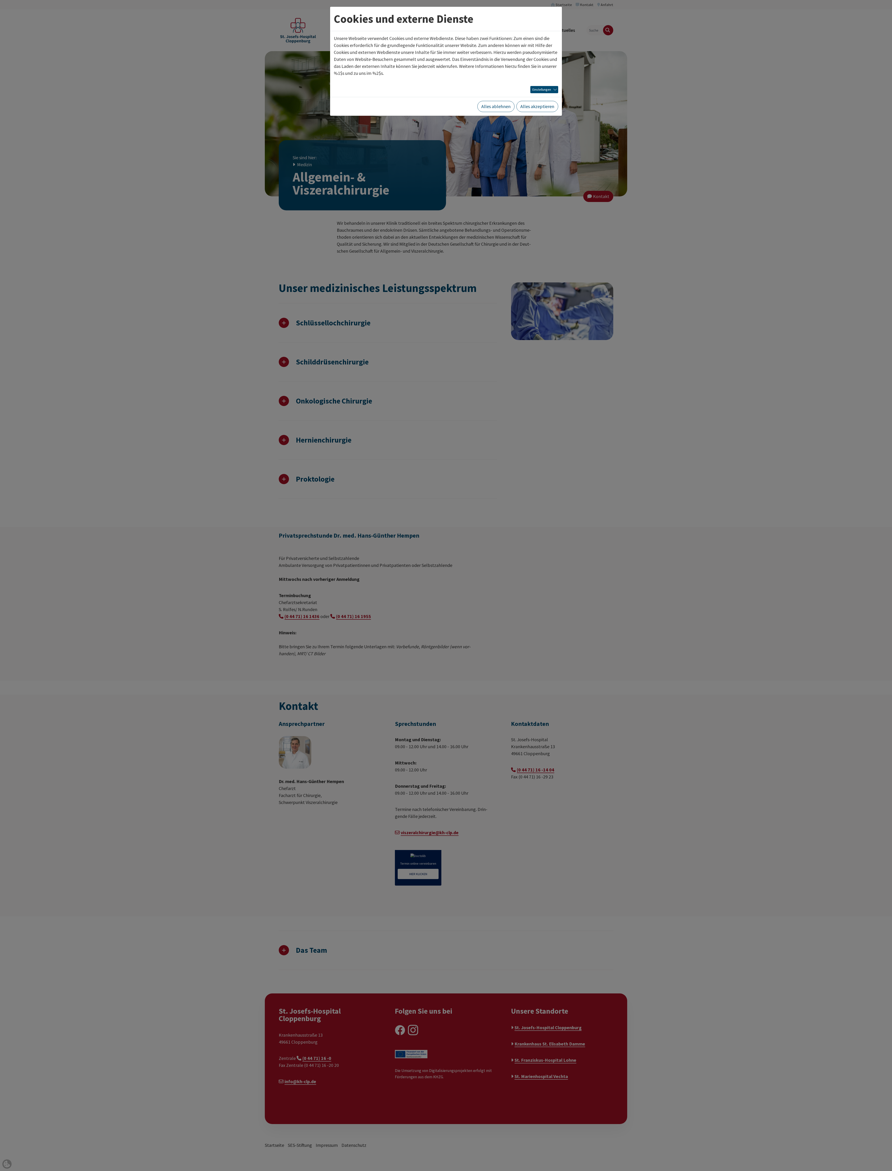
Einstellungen (541, 89)
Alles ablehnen (496, 106)
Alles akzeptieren (537, 106)
